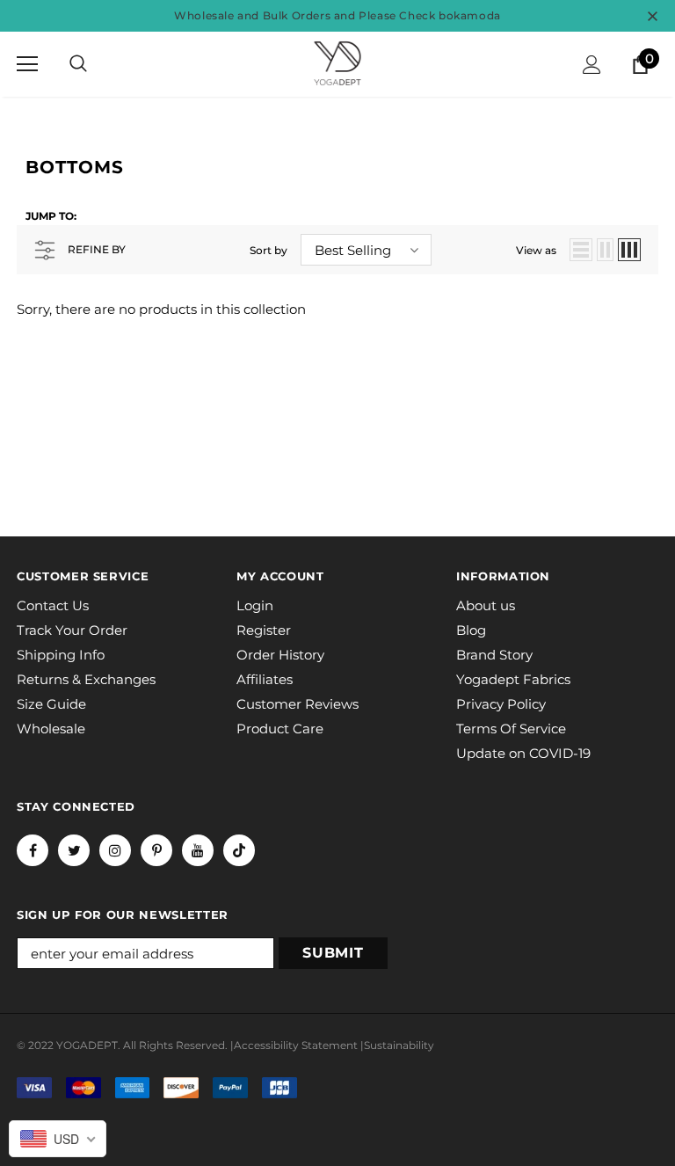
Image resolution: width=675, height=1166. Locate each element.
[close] (652, 16)
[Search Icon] (78, 64)
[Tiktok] (239, 850)
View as (536, 250)
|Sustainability (397, 1045)
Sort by (268, 250)
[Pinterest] (156, 850)
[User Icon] (592, 64)
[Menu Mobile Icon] (27, 64)
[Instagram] (115, 850)
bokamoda (470, 15)
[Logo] (337, 63)
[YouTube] (198, 850)
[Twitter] (74, 850)
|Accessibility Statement (294, 1045)
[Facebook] (32, 850)
